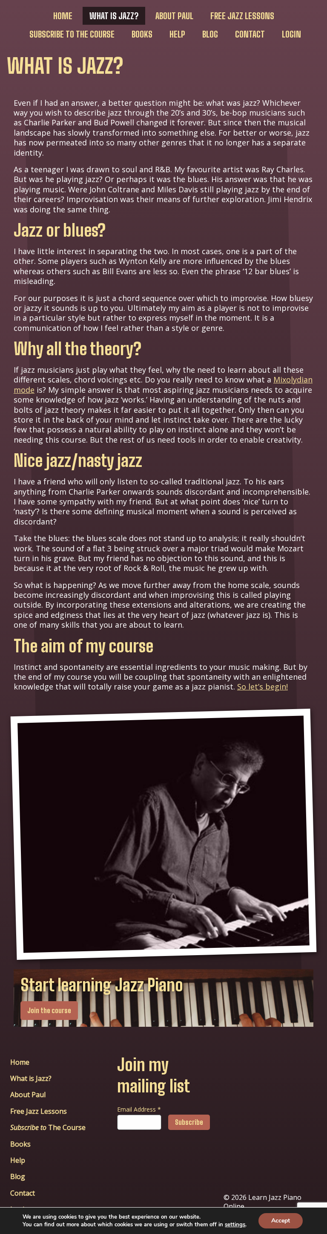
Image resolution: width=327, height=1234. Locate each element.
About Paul (174, 16)
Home (62, 16)
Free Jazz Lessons (242, 16)
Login (291, 34)
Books (142, 34)
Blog (210, 34)
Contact (250, 34)
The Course (72, 34)
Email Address (139, 1109)
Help (177, 34)
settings (235, 1224)
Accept (280, 1221)
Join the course (49, 1010)
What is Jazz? (113, 16)
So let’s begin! (262, 686)
